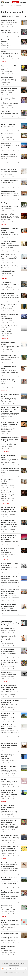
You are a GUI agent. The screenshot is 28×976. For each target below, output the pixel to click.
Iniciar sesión (23, 2)
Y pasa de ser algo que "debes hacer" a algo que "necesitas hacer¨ (9, 527)
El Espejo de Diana (7, 480)
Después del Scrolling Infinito (8, 343)
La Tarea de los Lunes (8, 20)
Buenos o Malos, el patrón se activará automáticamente (9, 782)
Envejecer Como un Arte (9, 305)
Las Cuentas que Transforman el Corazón (9, 492)
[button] (2, 5)
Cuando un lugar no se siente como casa (9, 568)
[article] (14, 23)
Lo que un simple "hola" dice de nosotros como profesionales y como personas (9, 296)
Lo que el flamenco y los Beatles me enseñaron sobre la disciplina (10, 216)
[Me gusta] (2, 275)
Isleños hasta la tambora (9, 355)
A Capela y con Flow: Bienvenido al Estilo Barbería (8, 807)
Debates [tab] (17, 16)
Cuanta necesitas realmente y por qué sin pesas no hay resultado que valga (10, 194)
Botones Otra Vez (7, 77)
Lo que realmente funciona (8, 674)
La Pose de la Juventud (8, 124)
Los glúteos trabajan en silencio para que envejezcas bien (9, 270)
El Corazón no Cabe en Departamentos (8, 99)
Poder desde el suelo (8, 255)
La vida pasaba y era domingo (8, 755)
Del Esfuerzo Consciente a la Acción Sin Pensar (8, 512)
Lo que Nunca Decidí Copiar (10, 66)
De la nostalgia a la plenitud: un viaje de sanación (9, 460)
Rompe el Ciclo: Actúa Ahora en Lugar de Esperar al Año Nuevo (10, 638)
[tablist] (10, 16)
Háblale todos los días (8, 169)
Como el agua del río (6, 318)
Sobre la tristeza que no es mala (9, 113)
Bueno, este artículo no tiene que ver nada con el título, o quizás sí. (10, 838)
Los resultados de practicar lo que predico (10, 471)
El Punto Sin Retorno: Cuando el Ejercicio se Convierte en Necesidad (9, 522)
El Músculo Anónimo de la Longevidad (9, 267)
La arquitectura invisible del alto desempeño (9, 605)
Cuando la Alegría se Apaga (8, 947)
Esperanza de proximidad (8, 43)
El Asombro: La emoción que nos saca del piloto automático (9, 537)
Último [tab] (4, 16)
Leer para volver (5, 136)
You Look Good (6, 282)
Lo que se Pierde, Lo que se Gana (10, 395)
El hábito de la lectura (7, 665)
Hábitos (3, 779)
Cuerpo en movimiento (7, 717)
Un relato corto (5, 758)
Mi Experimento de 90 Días (10, 468)
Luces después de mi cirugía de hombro (8, 791)
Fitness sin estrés (5, 747)
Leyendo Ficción (6, 906)
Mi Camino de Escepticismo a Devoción (9, 495)
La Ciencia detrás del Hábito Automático (8, 508)
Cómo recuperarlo (6, 552)
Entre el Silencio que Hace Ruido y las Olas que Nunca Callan (9, 443)
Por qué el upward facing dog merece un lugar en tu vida (9, 257)
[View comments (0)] (8, 26)
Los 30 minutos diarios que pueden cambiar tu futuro (10, 662)
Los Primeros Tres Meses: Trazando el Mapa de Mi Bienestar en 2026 (9, 424)
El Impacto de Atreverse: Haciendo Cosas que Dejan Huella (10, 892)
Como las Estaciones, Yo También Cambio (9, 878)
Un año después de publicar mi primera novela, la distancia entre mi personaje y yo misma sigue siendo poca (10, 54)
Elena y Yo (4, 51)
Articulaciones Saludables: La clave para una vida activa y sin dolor (10, 726)
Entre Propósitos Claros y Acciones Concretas (8, 428)
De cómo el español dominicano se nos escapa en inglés (10, 285)
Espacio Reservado (7, 134)
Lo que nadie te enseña (7, 307)
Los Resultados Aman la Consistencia (9, 577)
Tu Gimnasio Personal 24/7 (8, 653)
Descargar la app (21, 969)
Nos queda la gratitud (7, 950)
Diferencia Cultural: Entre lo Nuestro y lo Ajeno (9, 847)
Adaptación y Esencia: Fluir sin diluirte (10, 315)
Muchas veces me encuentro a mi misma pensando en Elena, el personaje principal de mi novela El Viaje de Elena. (10, 851)
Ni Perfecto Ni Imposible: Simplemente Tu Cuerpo (9, 744)
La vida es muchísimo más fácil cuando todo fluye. (9, 938)
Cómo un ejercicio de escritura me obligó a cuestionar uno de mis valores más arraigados (9, 205)
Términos (22, 963)
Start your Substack (8, 969)
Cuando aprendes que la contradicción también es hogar (9, 233)
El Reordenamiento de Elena (8, 456)
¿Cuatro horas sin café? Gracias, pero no (9, 242)
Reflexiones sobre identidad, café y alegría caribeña (10, 358)
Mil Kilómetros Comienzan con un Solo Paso (10, 701)
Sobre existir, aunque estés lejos (9, 32)
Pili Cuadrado (9, 24)
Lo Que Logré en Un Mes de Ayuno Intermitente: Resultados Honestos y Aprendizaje (10, 591)
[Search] (25, 16)
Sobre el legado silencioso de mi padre (10, 68)
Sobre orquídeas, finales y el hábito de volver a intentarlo (8, 79)
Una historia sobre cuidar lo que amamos (9, 172)
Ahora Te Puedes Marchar (9, 835)
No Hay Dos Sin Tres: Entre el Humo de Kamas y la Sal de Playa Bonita (10, 439)
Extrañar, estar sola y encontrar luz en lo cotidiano (9, 330)
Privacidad (17, 963)
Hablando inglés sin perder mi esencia (9, 382)
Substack (6, 972)
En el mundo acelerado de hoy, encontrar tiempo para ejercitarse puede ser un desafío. (10, 692)
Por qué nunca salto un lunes (9, 22)
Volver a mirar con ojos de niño (9, 541)
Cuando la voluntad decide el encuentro (9, 157)
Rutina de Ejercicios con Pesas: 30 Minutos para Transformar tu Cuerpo (9, 687)
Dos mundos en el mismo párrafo (9, 229)
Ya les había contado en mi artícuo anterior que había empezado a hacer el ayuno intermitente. (8, 627)
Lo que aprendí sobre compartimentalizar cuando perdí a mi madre (10, 102)
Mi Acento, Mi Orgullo (8, 380)
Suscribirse (15, 2)
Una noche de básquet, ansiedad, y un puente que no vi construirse (10, 146)
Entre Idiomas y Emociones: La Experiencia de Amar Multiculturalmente (10, 864)
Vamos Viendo (6, 143)
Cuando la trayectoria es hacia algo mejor (9, 705)
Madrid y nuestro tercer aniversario (7, 183)
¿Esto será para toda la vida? (8, 367)
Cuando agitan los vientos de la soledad (9, 327)
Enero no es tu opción (7, 642)
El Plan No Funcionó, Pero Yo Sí (9, 934)
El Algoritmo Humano (8, 154)
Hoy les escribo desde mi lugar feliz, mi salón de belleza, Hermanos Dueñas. (9, 897)
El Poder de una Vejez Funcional (8, 714)
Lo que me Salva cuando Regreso (9, 40)
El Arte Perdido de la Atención (7, 549)
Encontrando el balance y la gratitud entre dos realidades (9, 399)
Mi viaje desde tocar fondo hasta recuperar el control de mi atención (10, 347)
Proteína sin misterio (8, 191)
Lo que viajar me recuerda (9, 180)
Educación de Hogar (7, 293)
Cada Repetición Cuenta (9, 88)
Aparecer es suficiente (8, 214)
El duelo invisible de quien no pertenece (9, 564)
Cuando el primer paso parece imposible (9, 482)
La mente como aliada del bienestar (9, 921)
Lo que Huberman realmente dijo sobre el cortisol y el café (10, 246)
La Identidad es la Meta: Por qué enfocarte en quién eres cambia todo (10, 409)
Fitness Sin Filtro (6, 672)
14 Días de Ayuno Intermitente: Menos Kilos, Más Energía (10, 623)
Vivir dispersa (5, 111)
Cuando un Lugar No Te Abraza (8, 767)
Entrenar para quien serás (8, 90)
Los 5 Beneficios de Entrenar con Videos (8, 650)
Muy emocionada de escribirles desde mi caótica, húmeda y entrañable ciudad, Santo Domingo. (9, 908)
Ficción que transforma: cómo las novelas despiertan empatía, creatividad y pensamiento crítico (10, 822)
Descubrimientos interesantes (9, 794)
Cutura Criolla (5, 30)
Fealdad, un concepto (8, 203)
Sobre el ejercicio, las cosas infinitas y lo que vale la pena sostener (9, 371)
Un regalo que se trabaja (7, 126)
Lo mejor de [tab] (10, 16)
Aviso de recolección (14, 965)
